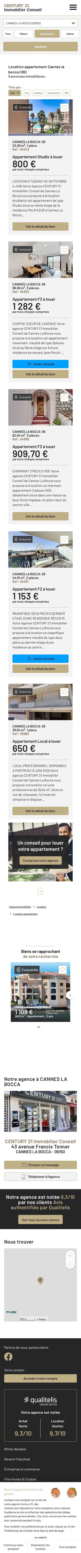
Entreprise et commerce (22, 1469)
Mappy (42, 1319)
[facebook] (8, 1356)
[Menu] (73, 7)
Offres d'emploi (15, 1449)
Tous (8, 33)
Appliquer (40, 46)
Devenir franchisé (17, 1459)
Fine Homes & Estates (20, 1479)
